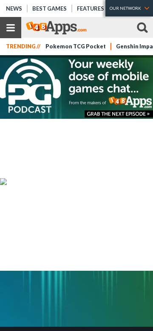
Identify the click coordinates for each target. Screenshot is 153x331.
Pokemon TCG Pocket (75, 46)
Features (90, 8)
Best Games (49, 8)
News (14, 8)
